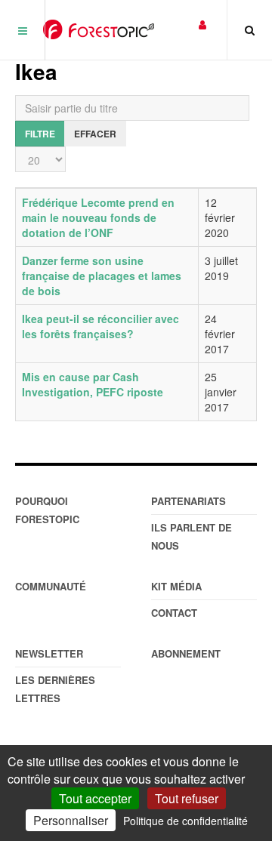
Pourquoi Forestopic (47, 510)
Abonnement (186, 653)
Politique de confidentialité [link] (185, 820)
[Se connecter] (202, 23)
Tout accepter (95, 798)
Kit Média (176, 586)
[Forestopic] (98, 29)
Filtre (40, 133)
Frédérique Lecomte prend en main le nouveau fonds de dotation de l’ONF (98, 217)
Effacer (95, 133)
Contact (174, 612)
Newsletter (49, 653)
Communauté (50, 586)
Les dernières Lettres (55, 689)
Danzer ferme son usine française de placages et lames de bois (101, 275)
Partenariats (188, 501)
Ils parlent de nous (191, 536)
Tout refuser (186, 798)
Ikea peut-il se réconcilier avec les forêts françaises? (100, 326)
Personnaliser (70, 820)
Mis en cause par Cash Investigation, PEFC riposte (92, 384)
